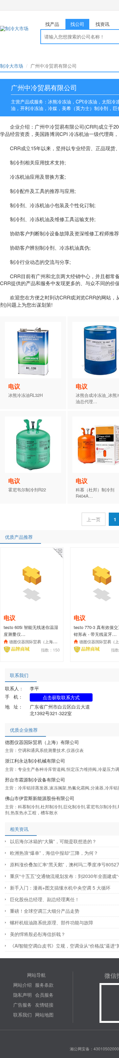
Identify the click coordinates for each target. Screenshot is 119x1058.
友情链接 (44, 1004)
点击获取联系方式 (61, 697)
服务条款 (44, 984)
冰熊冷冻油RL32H (25, 395)
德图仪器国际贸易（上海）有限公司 (41, 641)
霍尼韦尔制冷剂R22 (27, 490)
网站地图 (44, 1014)
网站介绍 (22, 984)
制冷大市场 (11, 65)
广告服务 (22, 1004)
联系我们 (22, 1014)
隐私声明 (22, 994)
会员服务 (44, 994)
